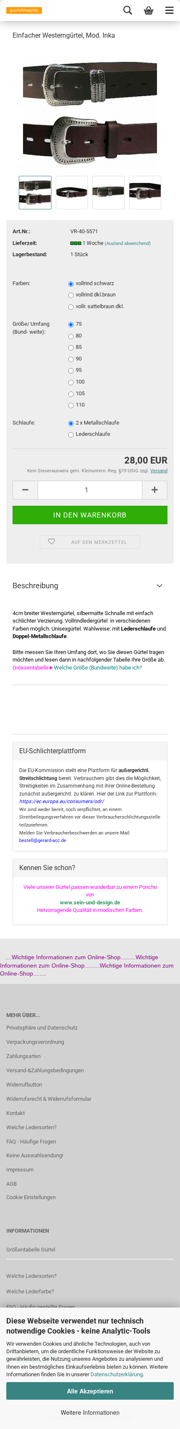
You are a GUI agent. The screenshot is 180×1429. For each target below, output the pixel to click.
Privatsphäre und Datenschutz (41, 1028)
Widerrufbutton (24, 1084)
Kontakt (15, 1113)
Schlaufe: (24, 423)
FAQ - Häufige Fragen (31, 1141)
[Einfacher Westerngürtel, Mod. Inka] (90, 110)
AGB (11, 1184)
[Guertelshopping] (21, 10)
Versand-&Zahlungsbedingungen (45, 1070)
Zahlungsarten (23, 1056)
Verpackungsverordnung (35, 1042)
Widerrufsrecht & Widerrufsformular (48, 1099)
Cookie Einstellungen (31, 1197)
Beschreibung (35, 585)
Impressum (19, 1169)
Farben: (21, 283)
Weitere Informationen (90, 1412)
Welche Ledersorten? (31, 1127)
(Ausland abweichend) (128, 243)
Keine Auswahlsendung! (34, 1155)
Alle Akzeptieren (90, 1391)
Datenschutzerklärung (116, 1374)
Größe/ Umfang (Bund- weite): (31, 328)
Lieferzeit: (25, 243)
